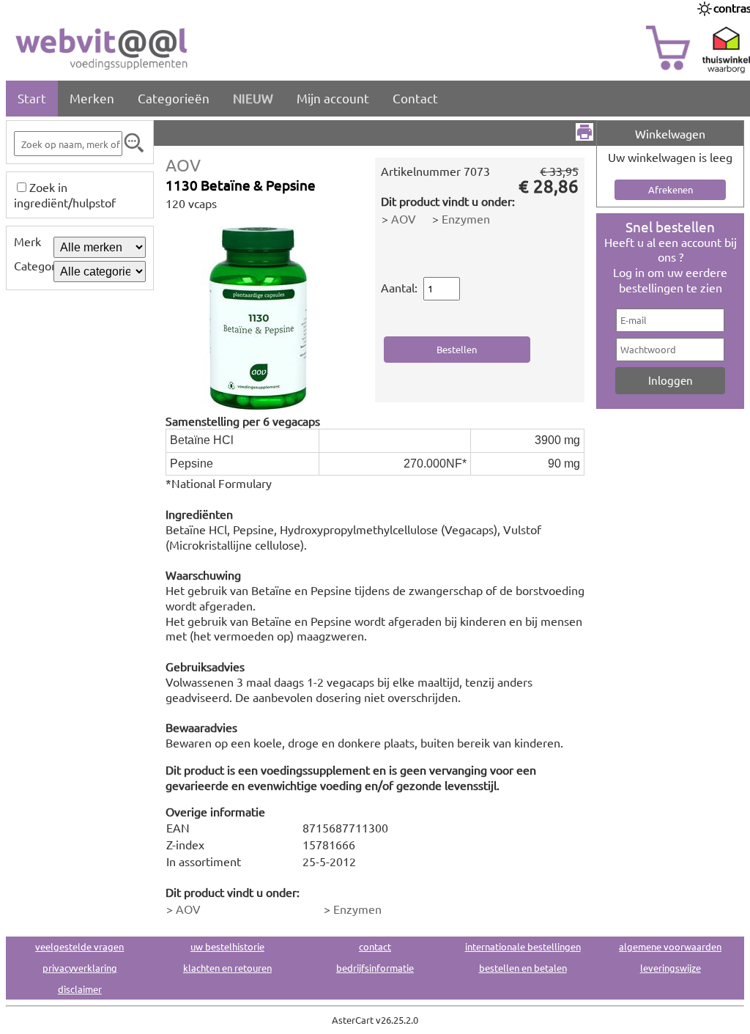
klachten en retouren (227, 967)
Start (32, 98)
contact (375, 946)
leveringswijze (670, 967)
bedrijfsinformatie (375, 967)
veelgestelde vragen (79, 946)
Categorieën (173, 98)
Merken (92, 98)
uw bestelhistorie (227, 946)
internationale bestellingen (523, 946)
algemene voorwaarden (670, 946)
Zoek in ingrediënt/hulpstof (65, 195)
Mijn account (333, 98)
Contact (415, 98)
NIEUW (253, 98)
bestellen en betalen (523, 967)
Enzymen (466, 218)
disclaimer (80, 989)
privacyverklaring (79, 967)
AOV (183, 164)
